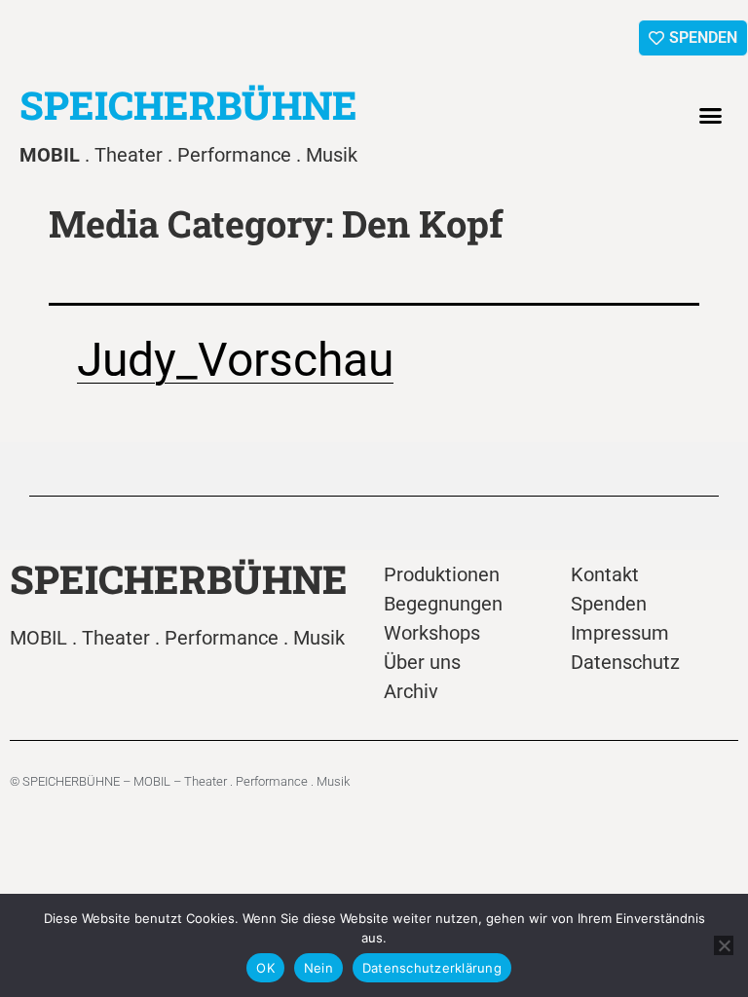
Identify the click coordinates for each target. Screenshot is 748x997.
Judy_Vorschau (235, 360)
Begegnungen (443, 603)
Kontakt (605, 574)
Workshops (432, 633)
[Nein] (723, 945)
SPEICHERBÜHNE (188, 104)
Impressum (620, 633)
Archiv (411, 691)
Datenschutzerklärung (432, 968)
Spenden (609, 603)
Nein (318, 968)
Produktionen (442, 574)
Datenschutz (625, 662)
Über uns (422, 662)
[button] (710, 115)
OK (265, 968)
